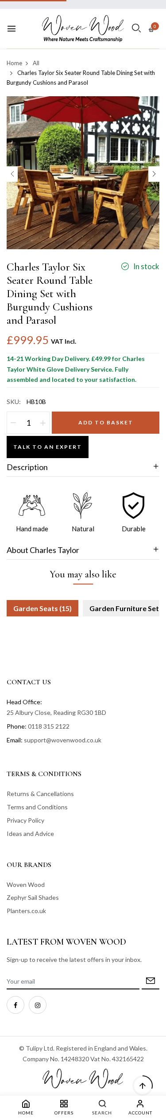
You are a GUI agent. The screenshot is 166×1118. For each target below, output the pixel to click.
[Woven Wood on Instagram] (37, 1005)
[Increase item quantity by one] (43, 422)
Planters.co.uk (26, 910)
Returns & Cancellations (40, 793)
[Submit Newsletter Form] (150, 981)
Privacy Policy (25, 820)
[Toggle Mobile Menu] (11, 29)
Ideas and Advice (30, 833)
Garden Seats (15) (42, 608)
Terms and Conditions (37, 807)
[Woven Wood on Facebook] (15, 1005)
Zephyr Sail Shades (33, 897)
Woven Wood (26, 884)
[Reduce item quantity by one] (13, 422)
